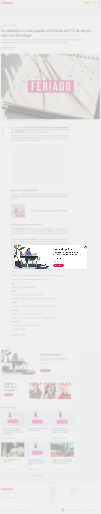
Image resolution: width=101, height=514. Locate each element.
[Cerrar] (85, 247)
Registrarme (58, 265)
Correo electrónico (57, 258)
